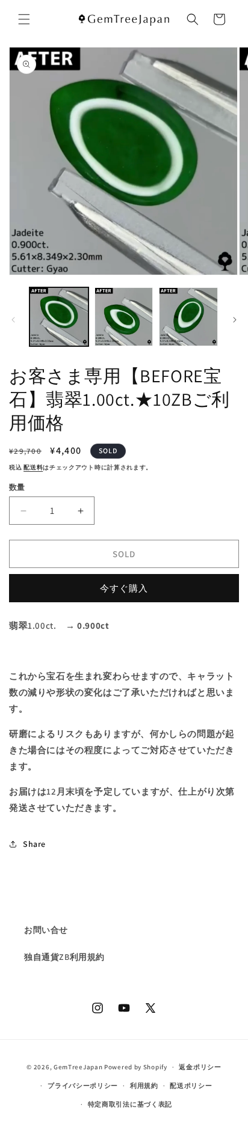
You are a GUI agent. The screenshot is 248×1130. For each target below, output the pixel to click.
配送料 (33, 467)
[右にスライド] (235, 320)
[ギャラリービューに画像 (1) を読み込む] (58, 316)
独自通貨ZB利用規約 (64, 956)
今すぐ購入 (124, 588)
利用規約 (144, 1085)
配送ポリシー (191, 1085)
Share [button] (34, 843)
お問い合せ (46, 929)
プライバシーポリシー (83, 1085)
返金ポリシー (200, 1067)
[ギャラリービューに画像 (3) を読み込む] (188, 316)
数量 (17, 487)
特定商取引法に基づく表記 (130, 1104)
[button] (24, 19)
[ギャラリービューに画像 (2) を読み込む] (124, 316)
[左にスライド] (13, 320)
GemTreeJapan (78, 1067)
